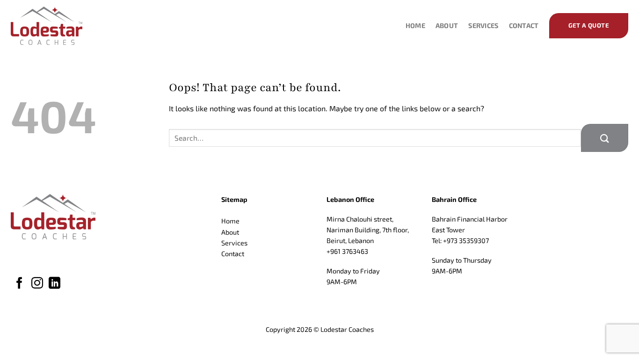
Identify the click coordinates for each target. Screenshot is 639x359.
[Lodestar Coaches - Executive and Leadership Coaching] (57, 25)
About (447, 25)
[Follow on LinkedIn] (54, 283)
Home (415, 25)
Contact (524, 25)
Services (483, 25)
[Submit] (604, 137)
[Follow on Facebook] (19, 283)
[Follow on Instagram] (37, 283)
